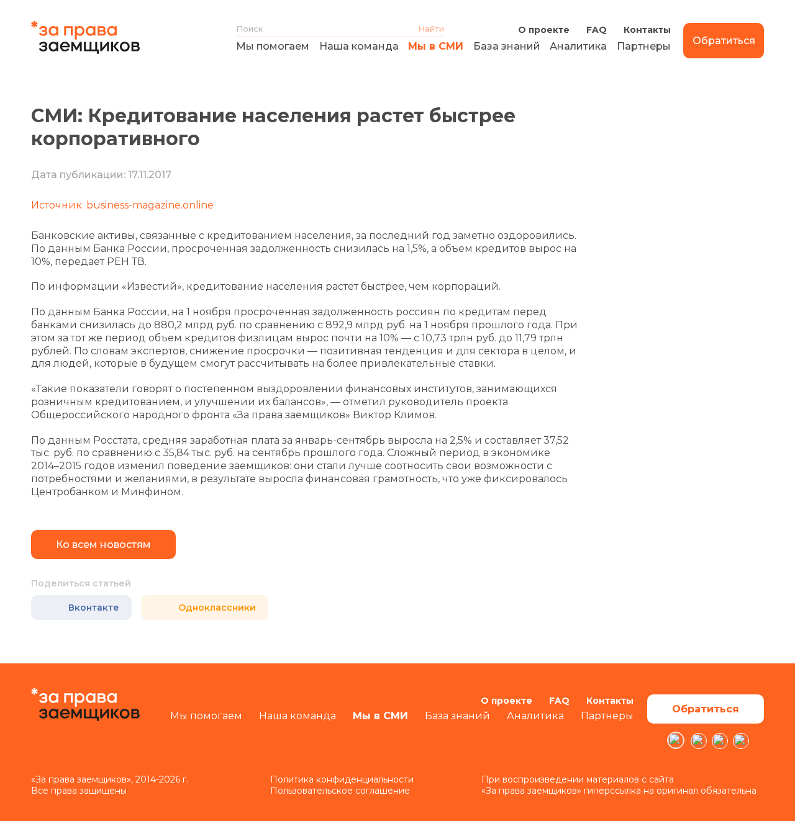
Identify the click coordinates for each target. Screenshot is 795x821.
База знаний (506, 46)
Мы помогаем (272, 46)
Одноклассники (217, 607)
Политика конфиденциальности (342, 779)
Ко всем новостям (103, 544)
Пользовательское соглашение (340, 790)
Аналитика (578, 46)
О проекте (544, 29)
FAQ (596, 29)
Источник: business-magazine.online (122, 205)
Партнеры (644, 46)
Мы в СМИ (435, 46)
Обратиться (724, 41)
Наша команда (359, 46)
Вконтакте (93, 607)
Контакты (647, 29)
